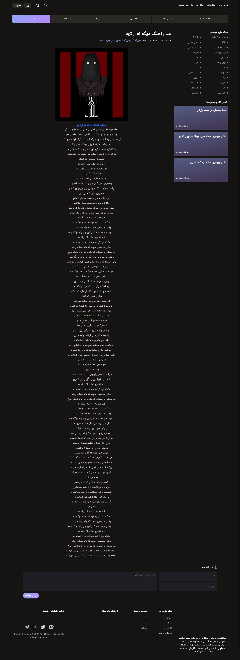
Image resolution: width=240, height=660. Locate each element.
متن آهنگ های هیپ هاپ (118, 40)
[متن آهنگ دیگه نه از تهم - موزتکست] (123, 11)
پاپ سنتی (221, 93)
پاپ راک (195, 88)
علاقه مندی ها (197, 5)
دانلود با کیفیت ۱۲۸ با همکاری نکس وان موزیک (91, 551)
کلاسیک (195, 93)
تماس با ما (223, 5)
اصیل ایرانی (193, 42)
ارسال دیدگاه (30, 595)
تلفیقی (195, 52)
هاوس (223, 83)
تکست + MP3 (206, 19)
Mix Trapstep (219, 37)
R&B (224, 42)
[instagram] (34, 629)
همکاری (143, 628)
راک (197, 57)
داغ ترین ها (167, 618)
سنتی (196, 67)
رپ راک (222, 67)
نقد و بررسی (132, 19)
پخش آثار (211, 5)
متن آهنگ (67, 19)
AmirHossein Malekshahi (52, 634)
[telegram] (26, 629)
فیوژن (196, 78)
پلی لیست (183, 5)
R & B (196, 37)
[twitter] (43, 629)
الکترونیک (221, 47)
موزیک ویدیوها (165, 633)
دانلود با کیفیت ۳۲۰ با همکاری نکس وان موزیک (91, 556)
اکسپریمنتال (193, 47)
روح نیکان (221, 62)
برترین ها (167, 19)
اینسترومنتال (220, 52)
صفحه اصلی (31, 19)
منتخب (101, 40)
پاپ (224, 88)
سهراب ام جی (220, 72)
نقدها (170, 623)
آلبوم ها (99, 19)
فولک (223, 78)
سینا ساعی (194, 72)
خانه (145, 618)
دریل (223, 57)
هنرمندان (168, 628)
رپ (197, 62)
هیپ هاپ (194, 83)
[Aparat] (51, 629)
